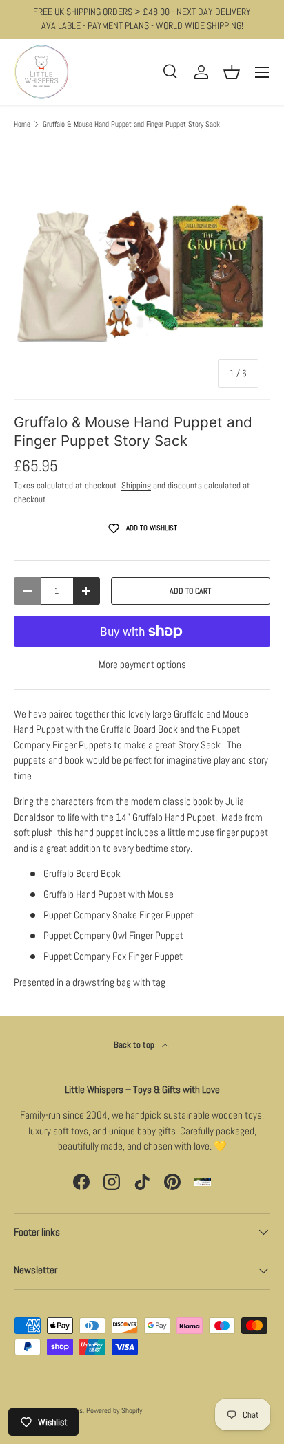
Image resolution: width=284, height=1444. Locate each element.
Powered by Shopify (114, 1410)
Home (22, 124)
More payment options (142, 664)
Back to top (135, 1044)
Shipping (136, 485)
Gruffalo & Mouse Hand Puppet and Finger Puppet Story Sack (131, 124)
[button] (231, 72)
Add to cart (190, 590)
